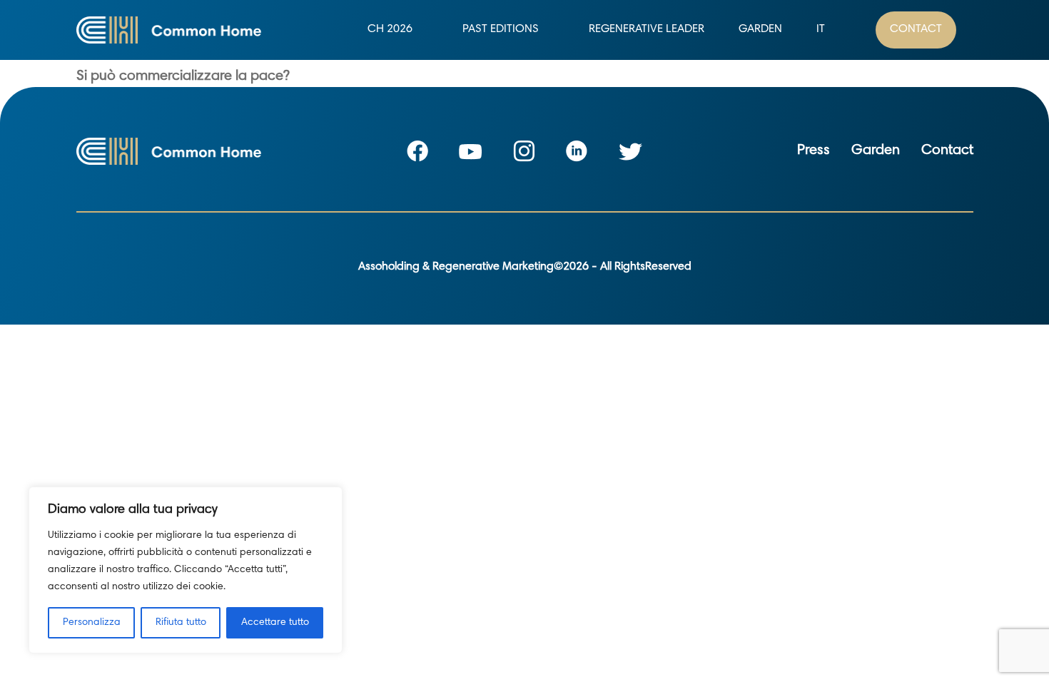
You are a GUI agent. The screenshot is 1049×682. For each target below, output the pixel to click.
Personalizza (92, 623)
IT (820, 29)
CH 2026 (390, 29)
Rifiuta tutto (181, 623)
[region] (186, 570)
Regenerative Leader (646, 29)
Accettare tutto (275, 623)
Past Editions (500, 29)
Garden (760, 29)
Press (813, 150)
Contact (916, 29)
